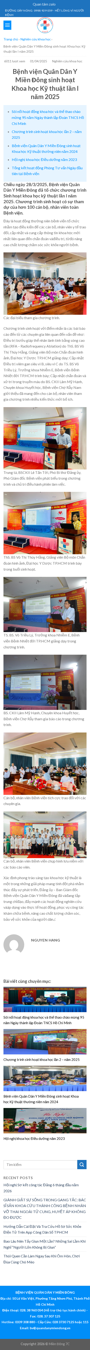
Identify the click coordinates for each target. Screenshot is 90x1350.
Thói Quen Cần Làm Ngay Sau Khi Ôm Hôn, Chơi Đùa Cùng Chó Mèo (41, 1259)
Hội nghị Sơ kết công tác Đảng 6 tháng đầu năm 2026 (41, 1188)
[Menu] (7, 25)
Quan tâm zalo (44, 4)
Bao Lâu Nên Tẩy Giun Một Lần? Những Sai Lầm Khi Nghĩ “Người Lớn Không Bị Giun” (44, 1244)
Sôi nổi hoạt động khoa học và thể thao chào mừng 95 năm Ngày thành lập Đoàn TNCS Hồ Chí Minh (48, 117)
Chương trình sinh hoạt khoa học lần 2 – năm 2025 (41, 1059)
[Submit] (82, 1164)
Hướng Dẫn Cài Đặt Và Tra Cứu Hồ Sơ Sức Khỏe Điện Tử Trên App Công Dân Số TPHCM (42, 1229)
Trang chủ (10, 39)
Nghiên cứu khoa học (36, 39)
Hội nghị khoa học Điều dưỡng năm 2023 (44, 159)
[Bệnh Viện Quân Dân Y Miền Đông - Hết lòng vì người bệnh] (45, 25)
